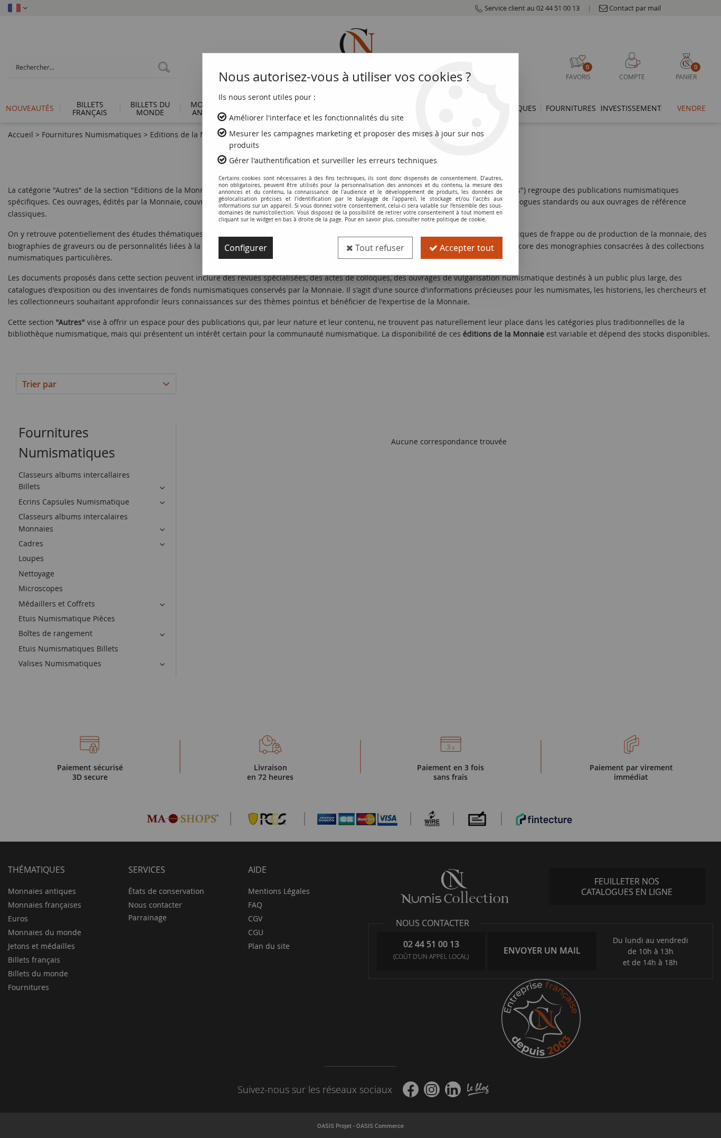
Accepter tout (466, 248)
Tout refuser (378, 248)
